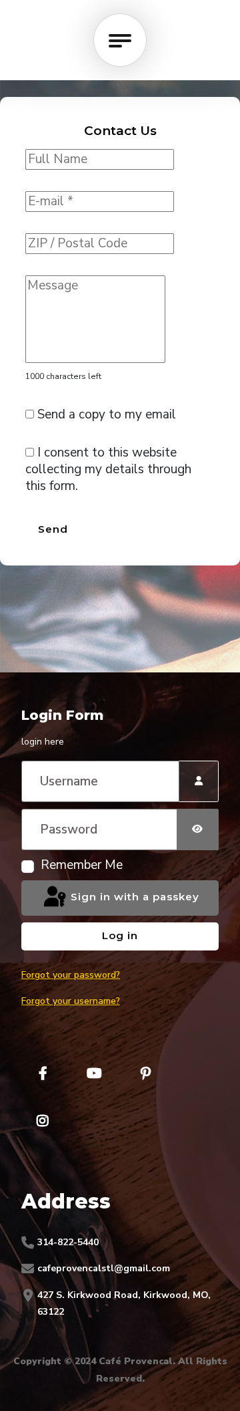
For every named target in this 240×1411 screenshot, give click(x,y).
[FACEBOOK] (42, 1073)
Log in (120, 935)
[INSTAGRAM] (42, 1121)
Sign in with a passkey (133, 896)
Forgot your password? (70, 975)
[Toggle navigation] (120, 40)
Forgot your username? (70, 1001)
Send (53, 529)
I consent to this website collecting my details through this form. (108, 469)
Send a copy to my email (105, 414)
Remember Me (82, 865)
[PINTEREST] (145, 1073)
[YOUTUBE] (94, 1073)
